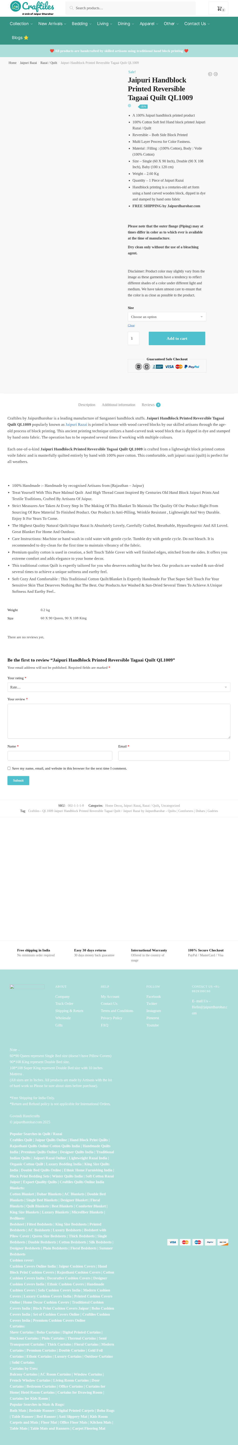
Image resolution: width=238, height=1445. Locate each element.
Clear (131, 325)
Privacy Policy (111, 1018)
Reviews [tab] (148, 405)
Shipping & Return (69, 1011)
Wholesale (63, 1018)
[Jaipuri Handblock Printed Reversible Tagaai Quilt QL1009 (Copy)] (38, 870)
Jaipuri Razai (28, 63)
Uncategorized (170, 805)
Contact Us (109, 1004)
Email (123, 746)
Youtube (152, 1025)
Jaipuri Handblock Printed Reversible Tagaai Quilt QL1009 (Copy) (38, 914)
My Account (110, 997)
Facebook (153, 997)
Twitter (151, 1004)
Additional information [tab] (118, 405)
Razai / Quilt (48, 63)
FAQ (104, 1025)
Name (13, 746)
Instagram (153, 1011)
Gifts (59, 1025)
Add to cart (177, 338)
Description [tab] (86, 405)
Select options (38, 935)
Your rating (16, 678)
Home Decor (113, 805)
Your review (17, 699)
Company (62, 997)
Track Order (64, 1004)
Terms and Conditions (117, 1011)
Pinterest (152, 1018)
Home (13, 63)
